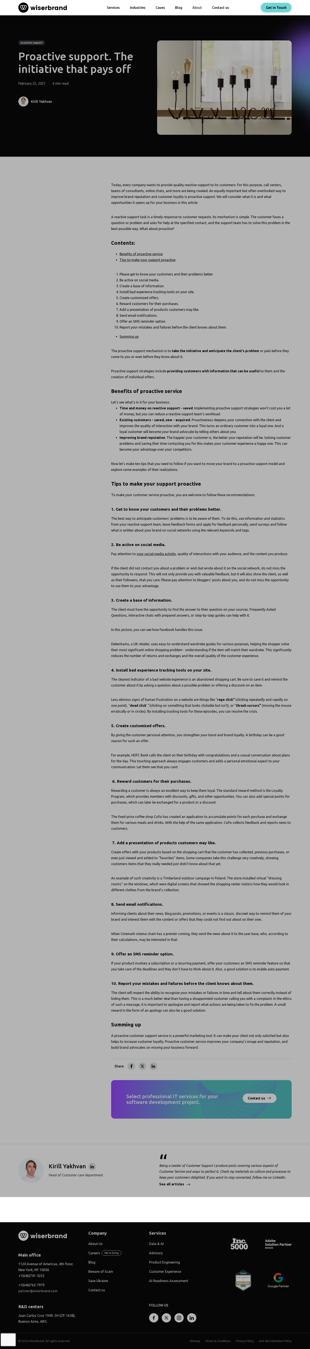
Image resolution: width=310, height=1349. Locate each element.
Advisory (156, 1253)
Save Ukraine (98, 1281)
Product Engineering (164, 1262)
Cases (160, 7)
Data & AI (156, 1244)
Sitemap (195, 1341)
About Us (95, 1244)
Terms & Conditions (218, 1341)
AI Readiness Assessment (168, 1281)
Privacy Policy (245, 1341)
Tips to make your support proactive (147, 260)
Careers (94, 1253)
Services (113, 7)
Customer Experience (165, 1271)
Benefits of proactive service (141, 254)
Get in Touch (276, 7)
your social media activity (156, 554)
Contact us (220, 7)
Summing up (129, 336)
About (197, 7)
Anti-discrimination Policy (275, 1341)
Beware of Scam (100, 1271)
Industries (138, 7)
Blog (178, 7)
